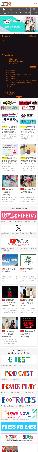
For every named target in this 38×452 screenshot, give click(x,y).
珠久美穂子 (15, 64)
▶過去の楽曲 (32, 36)
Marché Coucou (16, 61)
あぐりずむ (11, 92)
